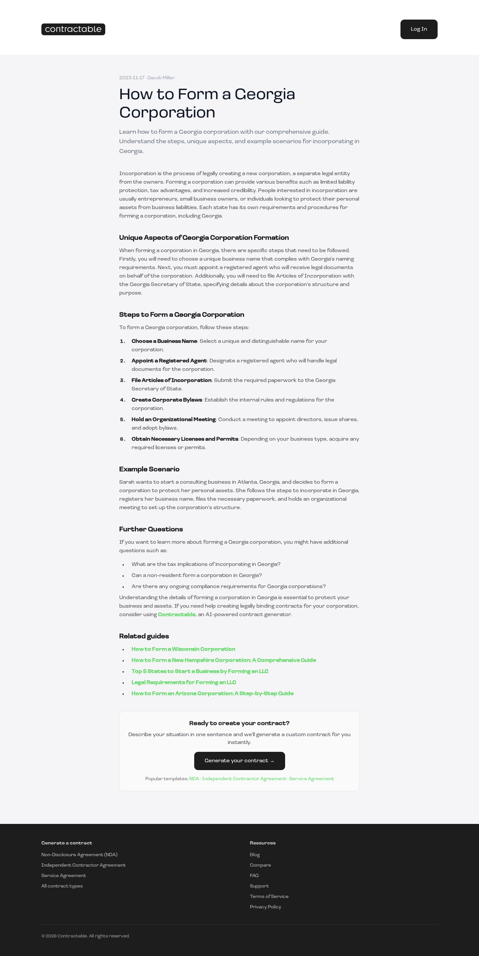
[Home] (73, 29)
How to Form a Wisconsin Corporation (183, 649)
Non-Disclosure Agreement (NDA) (79, 855)
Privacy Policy (265, 907)
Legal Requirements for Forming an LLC (184, 682)
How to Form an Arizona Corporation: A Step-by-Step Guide (213, 693)
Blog (255, 855)
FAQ (254, 875)
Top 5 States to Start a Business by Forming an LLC (200, 671)
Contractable (177, 614)
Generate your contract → (240, 761)
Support (259, 886)
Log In (419, 29)
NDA (194, 779)
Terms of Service (269, 896)
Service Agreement (311, 779)
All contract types (62, 886)
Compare (260, 865)
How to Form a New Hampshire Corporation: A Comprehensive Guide (224, 660)
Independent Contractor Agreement (244, 779)
